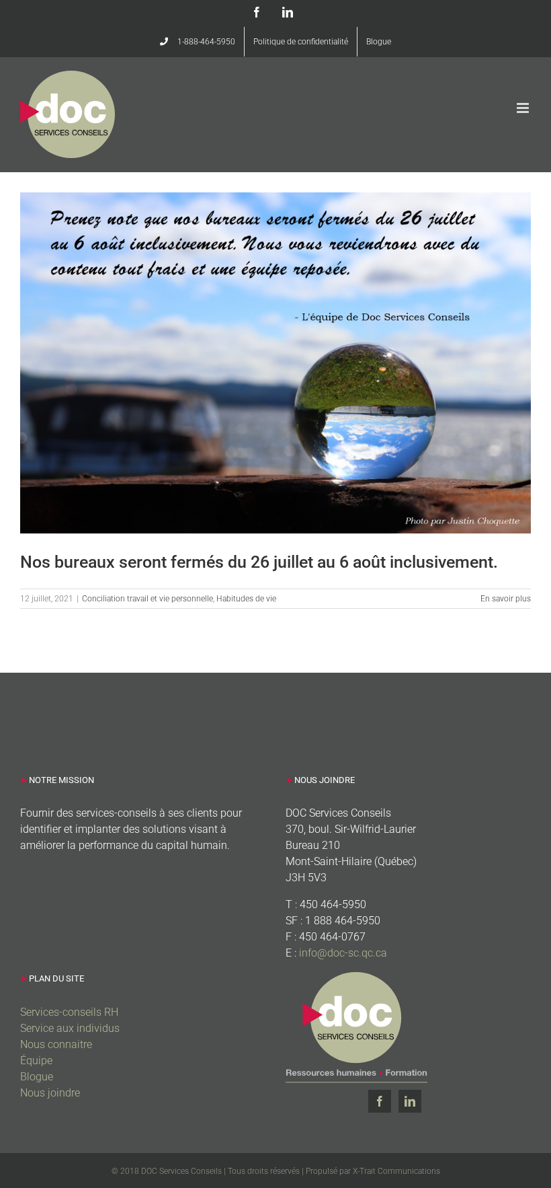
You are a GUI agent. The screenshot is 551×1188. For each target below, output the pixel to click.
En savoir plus (505, 598)
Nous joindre (50, 1092)
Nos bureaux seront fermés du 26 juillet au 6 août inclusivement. (259, 562)
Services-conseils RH (69, 1012)
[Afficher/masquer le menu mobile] (524, 108)
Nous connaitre (56, 1044)
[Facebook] (379, 1101)
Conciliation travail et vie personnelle (147, 598)
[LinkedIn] (409, 1101)
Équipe (36, 1060)
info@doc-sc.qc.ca (343, 952)
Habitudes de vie (246, 598)
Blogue (36, 1076)
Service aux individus (70, 1028)
